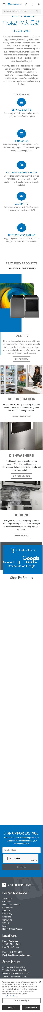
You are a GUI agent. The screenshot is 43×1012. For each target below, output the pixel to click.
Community (7, 914)
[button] (4, 4)
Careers (5, 923)
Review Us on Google (21, 566)
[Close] (40, 981)
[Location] (26, 4)
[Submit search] (37, 11)
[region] (21, 995)
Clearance (6, 902)
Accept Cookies (31, 1007)
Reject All (11, 1007)
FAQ (4, 926)
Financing (6, 917)
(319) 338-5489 (15, 952)
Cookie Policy (12, 996)
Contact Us (7, 920)
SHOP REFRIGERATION (21, 416)
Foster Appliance (10, 941)
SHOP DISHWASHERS (21, 476)
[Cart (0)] (39, 4)
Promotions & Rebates (12, 905)
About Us (6, 911)
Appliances (7, 899)
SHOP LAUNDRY (21, 359)
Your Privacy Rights (21, 1001)
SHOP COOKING (21, 536)
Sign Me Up (21, 867)
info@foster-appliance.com (19, 955)
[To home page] (15, 4)
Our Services (7, 908)
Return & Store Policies (12, 929)
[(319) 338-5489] (32, 4)
